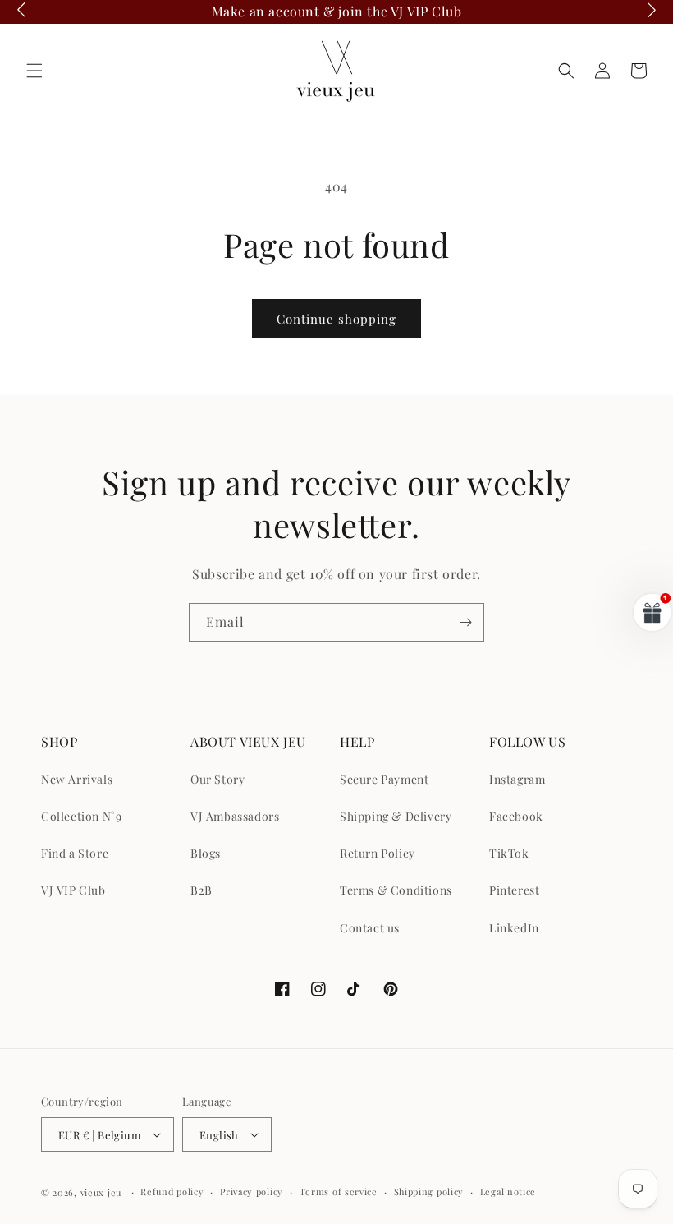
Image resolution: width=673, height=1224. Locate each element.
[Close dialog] (635, 427)
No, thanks (443, 750)
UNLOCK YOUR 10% (443, 668)
